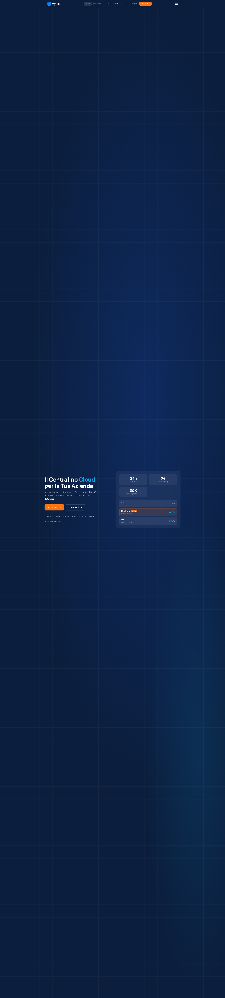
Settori (118, 4)
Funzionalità (98, 4)
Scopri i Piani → (54, 507)
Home (87, 4)
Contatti (134, 4)
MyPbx (54, 4)
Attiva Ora (145, 4)
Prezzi (109, 4)
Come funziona (75, 507)
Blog (126, 4)
